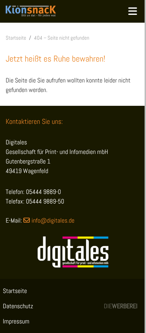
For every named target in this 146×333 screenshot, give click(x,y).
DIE (120, 306)
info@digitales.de (53, 220)
